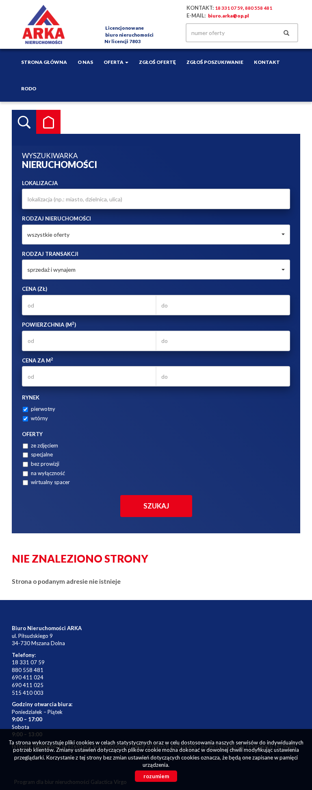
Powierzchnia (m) (49, 324)
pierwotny (43, 409)
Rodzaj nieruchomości (56, 218)
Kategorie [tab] (48, 122)
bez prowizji (45, 463)
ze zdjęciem (44, 445)
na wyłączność (48, 473)
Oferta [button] (114, 62)
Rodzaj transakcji (50, 254)
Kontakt (267, 62)
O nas (85, 62)
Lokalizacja (40, 183)
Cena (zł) (34, 289)
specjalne (42, 454)
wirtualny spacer (50, 482)
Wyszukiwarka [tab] (24, 122)
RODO (28, 88)
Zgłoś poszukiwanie (214, 62)
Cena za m (37, 360)
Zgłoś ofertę (157, 62)
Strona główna (44, 62)
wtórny (39, 418)
